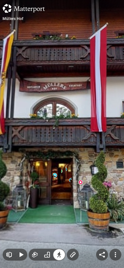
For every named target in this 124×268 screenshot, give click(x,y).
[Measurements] (73, 255)
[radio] (35, 254)
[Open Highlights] (9, 254)
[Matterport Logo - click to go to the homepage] (23, 8)
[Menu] (115, 255)
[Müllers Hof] (62, 134)
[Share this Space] (102, 255)
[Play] (21, 254)
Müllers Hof (13, 19)
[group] (47, 255)
